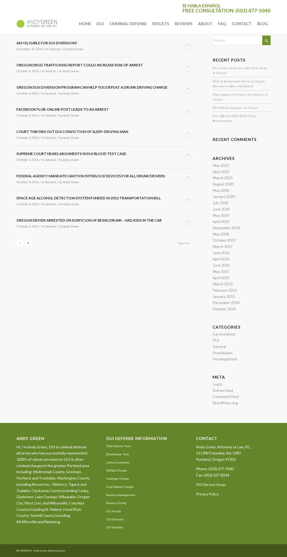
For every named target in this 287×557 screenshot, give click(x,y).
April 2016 (221, 259)
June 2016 (221, 252)
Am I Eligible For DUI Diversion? (46, 43)
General (54, 49)
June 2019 (221, 209)
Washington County (73, 478)
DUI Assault (113, 511)
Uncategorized (225, 359)
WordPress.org (225, 402)
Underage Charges (117, 478)
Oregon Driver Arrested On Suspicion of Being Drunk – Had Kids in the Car (89, 220)
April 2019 (221, 221)
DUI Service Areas (211, 484)
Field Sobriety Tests (118, 446)
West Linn (32, 503)
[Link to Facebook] (261, 549)
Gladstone (24, 496)
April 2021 (221, 171)
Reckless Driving (116, 503)
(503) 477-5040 (253, 10)
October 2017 (224, 240)
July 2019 (220, 202)
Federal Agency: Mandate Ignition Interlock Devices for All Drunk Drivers (90, 176)
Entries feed (223, 390)
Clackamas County (47, 490)
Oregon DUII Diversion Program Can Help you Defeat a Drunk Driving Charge (91, 87)
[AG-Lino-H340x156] (37, 23)
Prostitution (223, 352)
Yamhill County (42, 515)
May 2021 (221, 165)
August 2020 (223, 184)
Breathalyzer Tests (117, 454)
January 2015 (224, 296)
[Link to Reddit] (267, 549)
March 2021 (223, 177)
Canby (83, 490)
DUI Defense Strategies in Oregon (235, 107)
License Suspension (118, 462)
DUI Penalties (114, 527)
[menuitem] (85, 23)
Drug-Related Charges (120, 487)
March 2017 (223, 246)
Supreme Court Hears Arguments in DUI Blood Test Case (71, 153)
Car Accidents (224, 334)
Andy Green (75, 49)
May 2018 (221, 234)
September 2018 (226, 227)
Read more (188, 46)
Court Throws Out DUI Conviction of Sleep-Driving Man (72, 131)
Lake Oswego (46, 496)
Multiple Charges (116, 470)
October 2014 (224, 309)
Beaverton (41, 484)
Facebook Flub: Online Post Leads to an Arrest (62, 109)
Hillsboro (59, 484)
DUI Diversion (115, 519)
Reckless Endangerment (120, 495)
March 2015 (223, 284)
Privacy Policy (207, 494)
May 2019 (221, 215)
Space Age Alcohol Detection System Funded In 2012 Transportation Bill (88, 198)
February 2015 (225, 290)
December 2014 (226, 302)
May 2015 (221, 271)
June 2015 (221, 265)
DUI (216, 340)
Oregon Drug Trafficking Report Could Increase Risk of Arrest (79, 65)
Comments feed (226, 396)
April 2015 (221, 277)
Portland (23, 478)
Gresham (73, 471)
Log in (217, 384)
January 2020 (224, 196)
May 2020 (221, 190)
